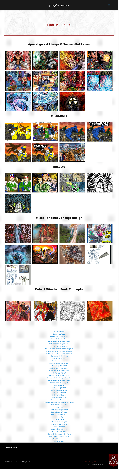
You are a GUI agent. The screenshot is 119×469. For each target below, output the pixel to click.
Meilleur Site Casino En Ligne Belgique (59, 351)
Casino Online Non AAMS (58, 429)
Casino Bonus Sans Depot (59, 383)
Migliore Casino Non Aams (59, 339)
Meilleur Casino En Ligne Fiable (59, 344)
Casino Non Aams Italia (59, 424)
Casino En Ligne (59, 417)
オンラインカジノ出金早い (59, 373)
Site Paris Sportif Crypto (59, 366)
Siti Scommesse (58, 331)
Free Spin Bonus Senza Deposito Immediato (59, 402)
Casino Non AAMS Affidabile (59, 436)
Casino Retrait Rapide (59, 395)
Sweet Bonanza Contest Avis (59, 370)
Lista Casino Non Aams (59, 431)
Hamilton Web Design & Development (91, 462)
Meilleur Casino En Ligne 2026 (59, 375)
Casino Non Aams (59, 334)
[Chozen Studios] (58, 5)
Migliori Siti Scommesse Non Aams (59, 434)
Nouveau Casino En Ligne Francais (58, 378)
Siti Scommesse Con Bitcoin (59, 363)
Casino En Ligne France (59, 412)
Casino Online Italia (59, 419)
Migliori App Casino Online (59, 336)
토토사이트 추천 (58, 407)
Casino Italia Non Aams (59, 400)
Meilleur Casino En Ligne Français (59, 341)
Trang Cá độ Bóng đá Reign (59, 409)
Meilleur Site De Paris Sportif (59, 368)
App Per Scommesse (59, 361)
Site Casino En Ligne (59, 397)
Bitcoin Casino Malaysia (59, 422)
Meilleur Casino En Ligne (59, 390)
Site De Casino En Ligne (59, 414)
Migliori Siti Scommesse (59, 439)
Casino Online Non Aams (59, 358)
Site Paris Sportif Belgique (59, 346)
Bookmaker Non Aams (59, 405)
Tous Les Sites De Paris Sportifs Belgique (59, 349)
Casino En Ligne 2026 (59, 388)
